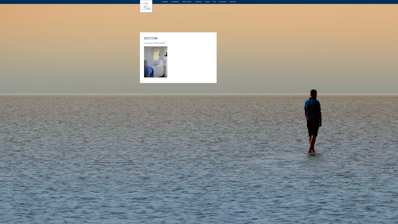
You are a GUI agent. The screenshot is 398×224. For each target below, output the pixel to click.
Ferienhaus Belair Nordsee (146, 6)
